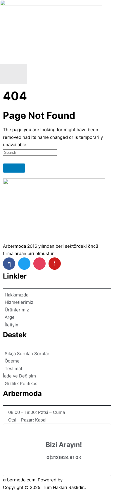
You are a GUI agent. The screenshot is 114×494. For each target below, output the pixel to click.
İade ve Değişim (19, 376)
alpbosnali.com (79, 480)
